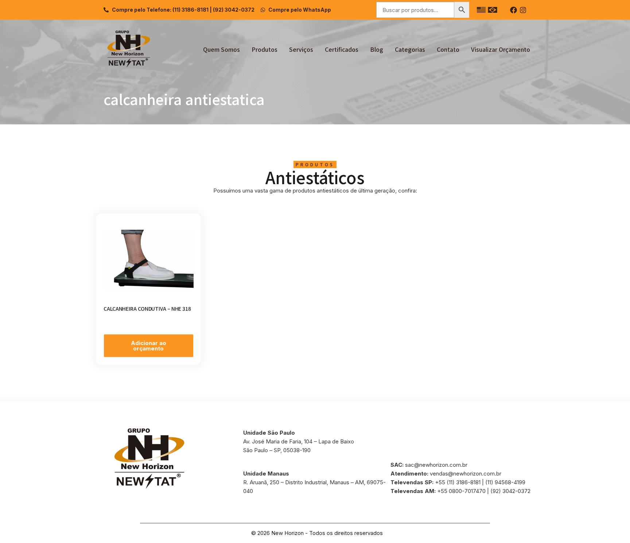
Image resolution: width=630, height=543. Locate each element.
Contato (448, 49)
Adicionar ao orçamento (148, 346)
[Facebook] (513, 10)
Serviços (301, 49)
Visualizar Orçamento (500, 49)
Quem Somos (221, 49)
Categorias (410, 49)
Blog (376, 49)
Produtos (264, 49)
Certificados (341, 49)
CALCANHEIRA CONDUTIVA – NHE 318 (147, 308)
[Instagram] (523, 10)
